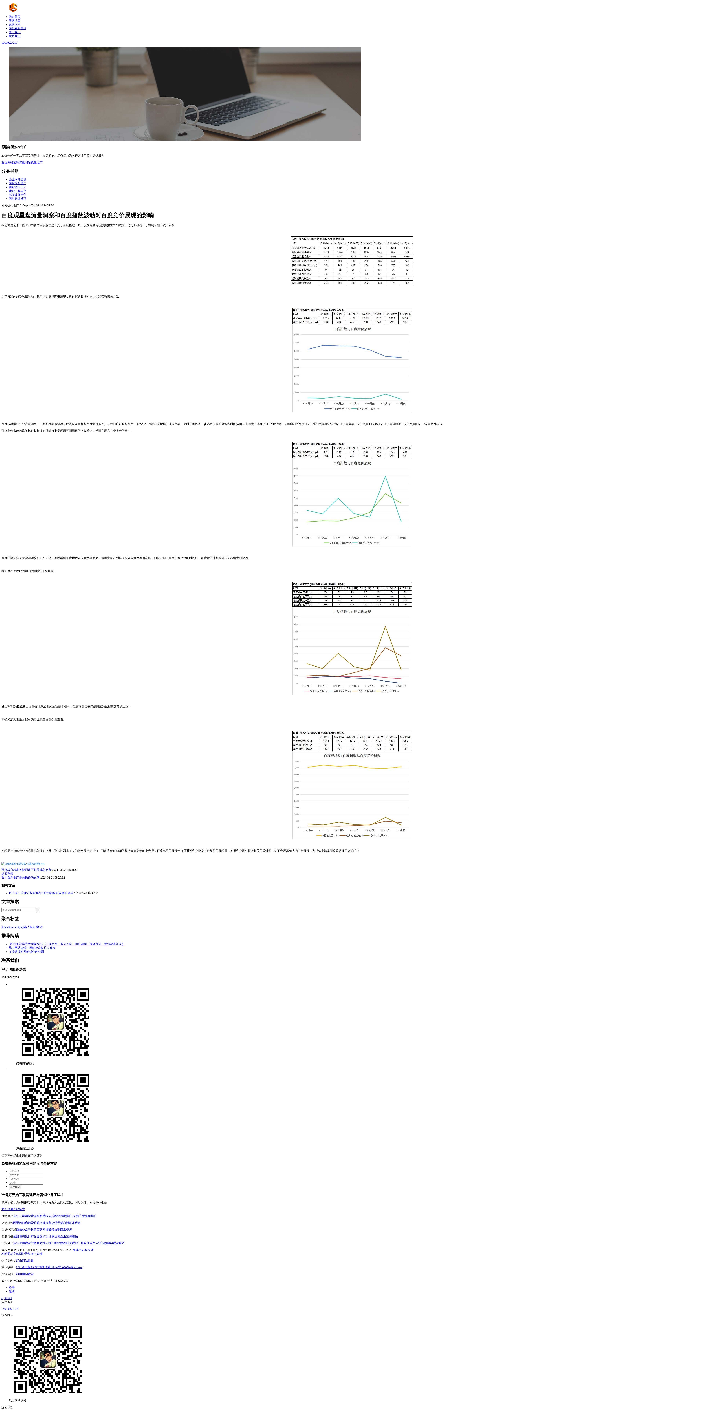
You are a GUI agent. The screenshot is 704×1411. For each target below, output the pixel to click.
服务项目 (15, 20)
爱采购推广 (89, 1216)
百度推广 (66, 1216)
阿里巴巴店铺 (22, 1222)
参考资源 (37, 1253)
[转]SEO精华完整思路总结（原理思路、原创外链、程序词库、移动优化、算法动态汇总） (67, 944)
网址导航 (25, 1253)
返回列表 (7, 873)
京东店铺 (75, 1222)
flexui (79, 1267)
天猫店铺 (63, 1222)
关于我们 (15, 32)
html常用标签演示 (64, 1267)
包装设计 (25, 1236)
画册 (16, 1236)
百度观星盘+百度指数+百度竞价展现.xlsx (25, 863)
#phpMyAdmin (26, 927)
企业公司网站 (22, 1216)
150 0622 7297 (10, 1308)
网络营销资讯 (17, 28)
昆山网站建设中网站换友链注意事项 (32, 947)
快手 (57, 1229)
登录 (12, 1287)
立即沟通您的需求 (13, 1209)
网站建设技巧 (17, 198)
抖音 (34, 1229)
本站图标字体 (10, 1253)
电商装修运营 (17, 194)
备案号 (77, 1249)
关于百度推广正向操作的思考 (20, 877)
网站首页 (15, 16)
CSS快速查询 (24, 1267)
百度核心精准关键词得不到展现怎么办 (26, 869)
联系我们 (15, 36)
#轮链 (39, 927)
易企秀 (56, 1236)
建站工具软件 (17, 191)
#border (12, 927)
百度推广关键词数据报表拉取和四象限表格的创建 (41, 892)
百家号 (41, 1229)
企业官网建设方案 (25, 1243)
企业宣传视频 (69, 1236)
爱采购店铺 (38, 1222)
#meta (4, 927)
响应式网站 (52, 1216)
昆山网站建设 (25, 1260)
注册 (12, 1291)
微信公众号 (23, 1229)
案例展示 (15, 24)
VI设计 (47, 1236)
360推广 (77, 1216)
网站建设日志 (17, 187)
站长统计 (88, 1249)
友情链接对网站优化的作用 (26, 951)
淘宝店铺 (51, 1222)
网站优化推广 (34, 162)
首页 (4, 162)
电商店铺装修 (98, 1243)
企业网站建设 (17, 179)
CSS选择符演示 (43, 1267)
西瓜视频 (66, 1229)
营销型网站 (38, 1216)
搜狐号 (49, 1229)
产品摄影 (37, 1236)
